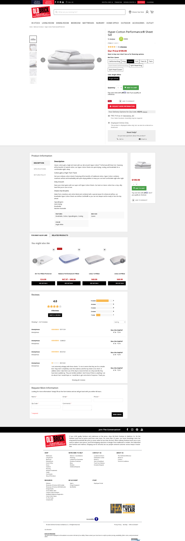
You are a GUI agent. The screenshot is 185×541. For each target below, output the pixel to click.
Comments (67, 403)
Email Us (144, 139)
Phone (96, 397)
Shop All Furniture (51, 476)
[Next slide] (122, 260)
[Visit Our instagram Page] (58, 2)
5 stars (93, 301)
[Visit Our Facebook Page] (127, 429)
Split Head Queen (115, 69)
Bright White (113, 78)
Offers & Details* (133, 524)
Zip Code (35, 403)
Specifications (40, 169)
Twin (151, 61)
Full (136, 61)
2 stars (93, 311)
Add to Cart (132, 88)
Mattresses (88, 23)
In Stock (141, 2)
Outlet (150, 23)
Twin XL (143, 61)
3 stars (93, 308)
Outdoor (125, 23)
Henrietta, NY (128, 116)
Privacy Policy (118, 524)
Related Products (60, 235)
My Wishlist (73, 487)
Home (30, 27)
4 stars (93, 304)
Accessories (138, 23)
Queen (130, 61)
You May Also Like (39, 235)
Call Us (121, 139)
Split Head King (136, 65)
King (124, 61)
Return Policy (40, 175)
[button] (136, 12)
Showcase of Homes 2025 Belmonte (56, 487)
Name (34, 397)
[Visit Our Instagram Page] (132, 429)
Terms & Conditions (123, 461)
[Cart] (152, 12)
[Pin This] (110, 101)
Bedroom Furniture (39, 27)
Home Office (112, 23)
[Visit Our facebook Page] (55, 2)
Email (65, 397)
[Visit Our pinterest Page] (60, 2)
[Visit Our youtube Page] (63, 2)
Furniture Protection (75, 461)
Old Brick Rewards (75, 467)
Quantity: (111, 87)
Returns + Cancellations (76, 456)
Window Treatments (51, 470)
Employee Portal (98, 483)
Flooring (150, 2)
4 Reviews (123, 47)
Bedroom (75, 23)
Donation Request (99, 465)
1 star (93, 315)
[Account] (147, 12)
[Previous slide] (34, 260)
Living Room (48, 23)
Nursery (100, 23)
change (145, 112)
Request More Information (123, 106)
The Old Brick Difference (124, 456)
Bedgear (112, 39)
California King (114, 61)
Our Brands (48, 529)
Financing (118, 2)
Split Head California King (118, 65)
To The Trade (49, 498)
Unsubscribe (49, 500)
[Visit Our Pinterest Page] (137, 429)
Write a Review (55, 315)
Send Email (117, 414)
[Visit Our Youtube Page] (141, 429)
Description (39, 163)
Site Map (125, 524)
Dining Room (62, 23)
